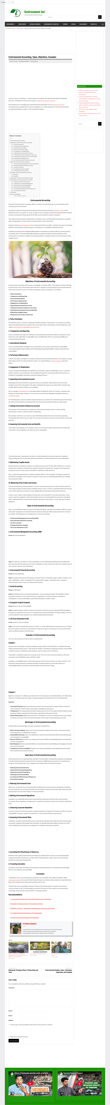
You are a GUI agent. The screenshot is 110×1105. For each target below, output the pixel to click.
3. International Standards (19, 148)
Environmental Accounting (18, 140)
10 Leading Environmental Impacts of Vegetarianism (26, 913)
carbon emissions (56, 361)
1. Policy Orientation (18, 144)
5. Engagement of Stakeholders (21, 151)
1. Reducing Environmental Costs (21, 181)
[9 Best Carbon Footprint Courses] (40, 947)
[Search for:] (72, 17)
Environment (10, 24)
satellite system (59, 210)
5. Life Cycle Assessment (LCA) (20, 170)
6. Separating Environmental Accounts (23, 153)
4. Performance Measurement (20, 149)
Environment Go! (34, 12)
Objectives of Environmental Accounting (21, 142)
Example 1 (15, 174)
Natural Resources (35, 24)
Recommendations (16, 194)
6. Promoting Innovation (19, 190)
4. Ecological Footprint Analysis (21, 169)
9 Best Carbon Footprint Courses (37, 953)
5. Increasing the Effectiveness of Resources (24, 188)
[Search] (100, 17)
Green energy (22, 24)
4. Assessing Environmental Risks (21, 187)
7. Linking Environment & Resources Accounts (25, 154)
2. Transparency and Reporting (21, 146)
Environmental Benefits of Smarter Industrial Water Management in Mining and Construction (89, 99)
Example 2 (15, 176)
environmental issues (15, 880)
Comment (12, 988)
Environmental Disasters (51, 24)
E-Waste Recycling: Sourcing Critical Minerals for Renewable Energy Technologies (88, 92)
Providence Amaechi (24, 61)
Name (11, 1011)
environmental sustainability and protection (26, 327)
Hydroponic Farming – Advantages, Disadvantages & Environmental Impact (32, 908)
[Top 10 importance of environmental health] (61, 947)
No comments (34, 61)
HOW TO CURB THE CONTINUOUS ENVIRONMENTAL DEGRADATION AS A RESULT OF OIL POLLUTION (18, 955)
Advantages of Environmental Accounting (22, 178)
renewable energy (14, 395)
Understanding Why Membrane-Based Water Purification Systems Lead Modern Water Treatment (90, 105)
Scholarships (83, 24)
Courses (65, 24)
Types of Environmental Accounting (20, 162)
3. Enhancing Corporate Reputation (22, 185)
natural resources (58, 104)
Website (11, 1020)
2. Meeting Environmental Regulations (23, 183)
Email (11, 1015)
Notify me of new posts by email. (19, 1036)
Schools (73, 24)
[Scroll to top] (107, 1102)
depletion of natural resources (46, 100)
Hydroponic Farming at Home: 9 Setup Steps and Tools (26, 904)
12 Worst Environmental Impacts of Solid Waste (24, 917)
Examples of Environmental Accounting (21, 172)
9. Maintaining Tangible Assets (21, 158)
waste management (25, 225)
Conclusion (13, 192)
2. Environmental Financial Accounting (23, 165)
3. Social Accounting (18, 167)
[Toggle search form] (102, 24)
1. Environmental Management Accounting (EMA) (25, 163)
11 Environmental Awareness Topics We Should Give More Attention (30, 899)
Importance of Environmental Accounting (21, 179)
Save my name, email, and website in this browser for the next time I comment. (31, 1024)
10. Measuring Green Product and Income (24, 160)
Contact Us (94, 24)
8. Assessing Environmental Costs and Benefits (25, 156)
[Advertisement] (74, 10)
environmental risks (24, 391)
